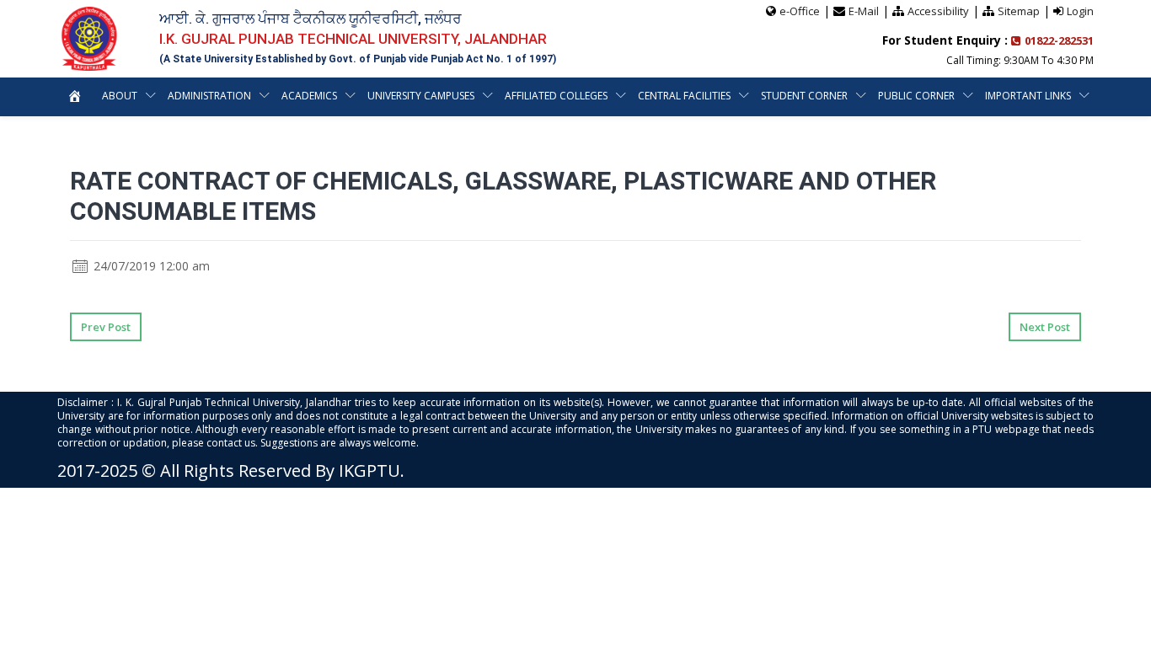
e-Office (799, 11)
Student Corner (804, 95)
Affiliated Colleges (556, 95)
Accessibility (938, 11)
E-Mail (864, 11)
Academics (309, 95)
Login (1080, 11)
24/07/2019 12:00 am (150, 266)
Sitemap (1019, 11)
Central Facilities (684, 95)
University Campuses (420, 95)
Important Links (1028, 95)
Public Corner (916, 95)
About (119, 95)
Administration (209, 95)
